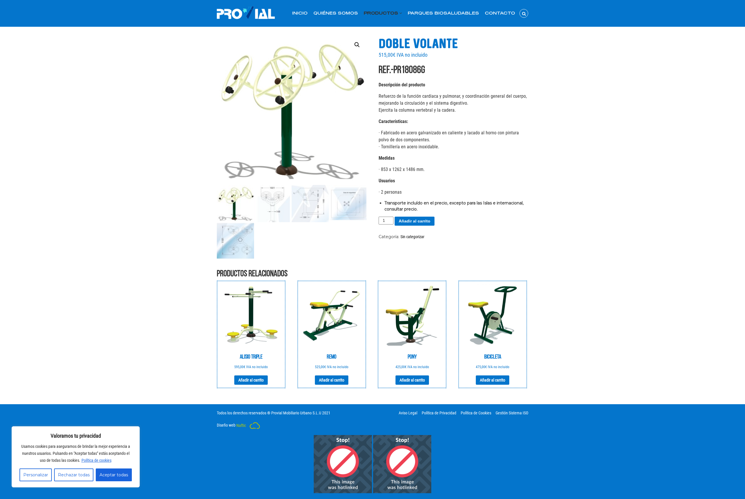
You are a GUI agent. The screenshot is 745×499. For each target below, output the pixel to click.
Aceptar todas (114, 474)
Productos (381, 13)
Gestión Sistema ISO (512, 413)
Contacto (500, 13)
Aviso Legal (408, 413)
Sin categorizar (412, 236)
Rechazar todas (74, 474)
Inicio (300, 13)
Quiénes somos (335, 13)
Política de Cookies (476, 413)
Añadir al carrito (414, 221)
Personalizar (35, 474)
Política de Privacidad (439, 413)
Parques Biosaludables (443, 13)
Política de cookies (96, 460)
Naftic (241, 425)
